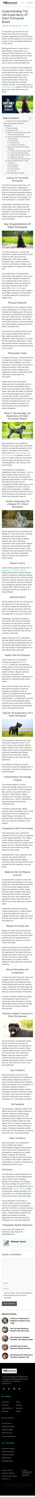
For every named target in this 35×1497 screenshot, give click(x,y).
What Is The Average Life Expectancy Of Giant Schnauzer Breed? (19, 133)
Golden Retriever (7, 1408)
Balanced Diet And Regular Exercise (20, 155)
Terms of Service (8, 1473)
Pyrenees (19, 1405)
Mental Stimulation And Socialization (20, 158)
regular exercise (19, 1189)
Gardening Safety (7, 1429)
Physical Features (12, 128)
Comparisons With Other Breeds (19, 153)
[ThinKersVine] (10, 3)
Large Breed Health (8, 1455)
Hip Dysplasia (14, 167)
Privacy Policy (7, 1470)
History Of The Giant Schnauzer (18, 121)
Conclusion (13, 171)
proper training (16, 288)
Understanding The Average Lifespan (20, 151)
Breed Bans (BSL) (7, 1461)
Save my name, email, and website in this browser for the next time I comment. (18, 1295)
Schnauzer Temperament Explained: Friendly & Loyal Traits (20, 1321)
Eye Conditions (14, 165)
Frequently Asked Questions (16, 173)
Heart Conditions (15, 169)
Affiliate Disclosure (9, 1476)
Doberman (5, 1411)
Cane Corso (5, 1402)
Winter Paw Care (7, 1433)
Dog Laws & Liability (8, 1448)
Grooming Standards (8, 1436)
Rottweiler (19, 1408)
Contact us (6, 1479)
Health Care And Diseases (18, 144)
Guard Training (6, 1423)
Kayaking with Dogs (8, 1426)
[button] (22, 3)
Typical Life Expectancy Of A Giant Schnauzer (18, 148)
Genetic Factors (14, 140)
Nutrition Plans (6, 1458)
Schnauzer (5, 1405)
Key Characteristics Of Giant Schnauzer (14, 125)
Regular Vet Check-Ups (17, 157)
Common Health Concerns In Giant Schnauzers (18, 162)
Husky (18, 1402)
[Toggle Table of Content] (29, 118)
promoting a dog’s (8, 87)
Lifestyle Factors (15, 142)
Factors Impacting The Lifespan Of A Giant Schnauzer (19, 138)
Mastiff (18, 1411)
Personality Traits (12, 130)
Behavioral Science (8, 1451)
